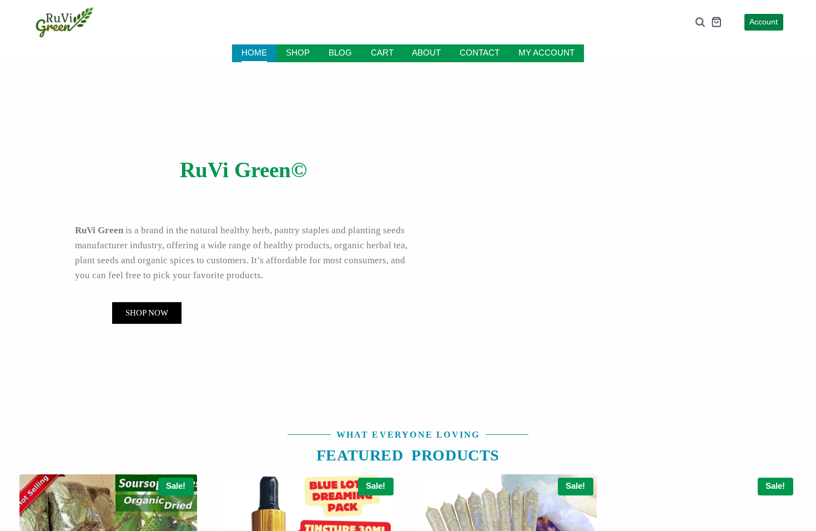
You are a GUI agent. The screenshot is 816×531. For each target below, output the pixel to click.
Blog (340, 53)
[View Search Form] (699, 22)
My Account (544, 53)
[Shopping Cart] (716, 22)
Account (763, 22)
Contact (479, 53)
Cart (381, 53)
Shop (299, 53)
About (425, 53)
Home (256, 53)
